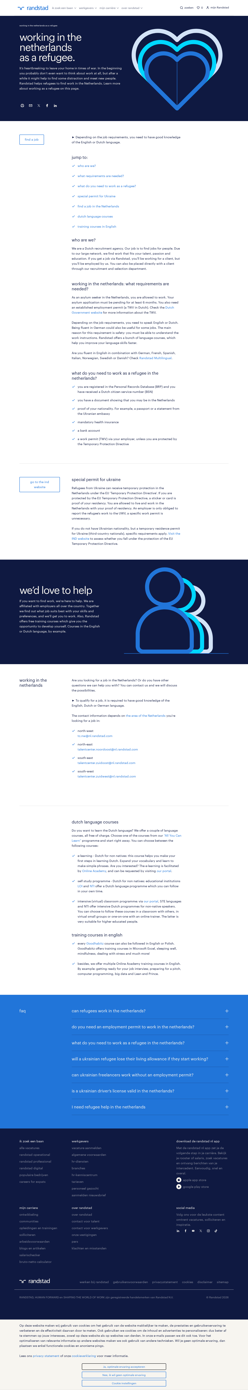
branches (78, 1168)
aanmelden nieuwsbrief (89, 1195)
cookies (187, 1282)
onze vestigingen (84, 1235)
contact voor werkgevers (90, 1228)
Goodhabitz (95, 943)
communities (28, 1221)
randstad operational (34, 1154)
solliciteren (27, 1235)
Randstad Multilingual (155, 358)
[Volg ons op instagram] (209, 1230)
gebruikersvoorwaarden (130, 1282)
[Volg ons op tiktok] (216, 1230)
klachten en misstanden (89, 1248)
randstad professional (35, 1161)
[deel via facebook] (47, 105)
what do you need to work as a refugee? (107, 186)
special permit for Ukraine (96, 196)
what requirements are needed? (101, 176)
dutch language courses (95, 216)
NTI (92, 886)
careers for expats (32, 1181)
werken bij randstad (94, 1282)
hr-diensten (80, 1161)
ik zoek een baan (62, 7)
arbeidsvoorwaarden (34, 1241)
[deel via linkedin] (55, 105)
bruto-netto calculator (35, 1262)
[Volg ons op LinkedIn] (178, 1230)
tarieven (78, 1181)
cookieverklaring (84, 1356)
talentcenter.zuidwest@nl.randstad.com (107, 776)
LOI (80, 886)
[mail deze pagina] (30, 105)
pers (75, 1241)
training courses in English (97, 226)
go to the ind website (39, 484)
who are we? (87, 166)
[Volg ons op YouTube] (194, 1230)
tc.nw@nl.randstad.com (95, 736)
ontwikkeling (28, 1214)
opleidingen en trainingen (38, 1228)
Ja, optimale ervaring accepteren (124, 1366)
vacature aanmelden (86, 1148)
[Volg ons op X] (201, 1230)
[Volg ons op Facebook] (186, 1230)
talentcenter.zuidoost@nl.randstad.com (106, 763)
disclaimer (205, 1282)
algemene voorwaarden (89, 1154)
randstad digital (31, 1168)
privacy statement (46, 1356)
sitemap (223, 1282)
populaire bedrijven (33, 1175)
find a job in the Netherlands (98, 206)
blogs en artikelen (32, 1248)
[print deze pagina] (22, 105)
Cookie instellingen (124, 1383)
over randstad (130, 7)
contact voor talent (86, 1221)
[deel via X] (39, 105)
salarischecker (29, 1255)
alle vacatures (29, 1148)
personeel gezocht (85, 1188)
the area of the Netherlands (146, 715)
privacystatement (165, 1282)
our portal (164, 871)
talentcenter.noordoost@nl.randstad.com (108, 749)
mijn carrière (108, 7)
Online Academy (94, 871)
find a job (32, 139)
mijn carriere (28, 1208)
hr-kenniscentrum (85, 1175)
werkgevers (86, 7)
